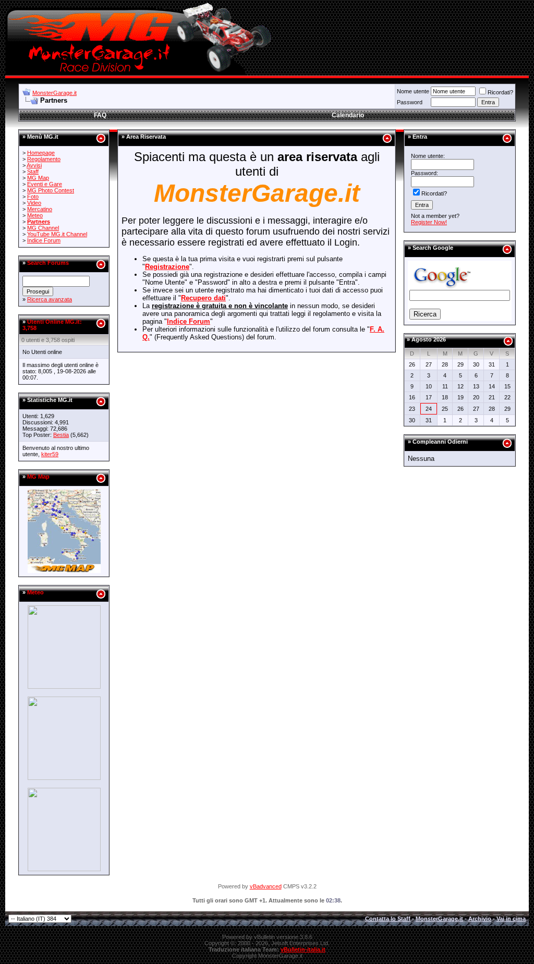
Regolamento (43, 159)
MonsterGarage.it (54, 93)
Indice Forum (43, 240)
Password (409, 102)
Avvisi (34, 165)
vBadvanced (266, 886)
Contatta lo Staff (387, 919)
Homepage (41, 153)
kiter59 (49, 454)
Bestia (61, 435)
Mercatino (39, 209)
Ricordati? (500, 92)
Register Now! (429, 222)
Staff (33, 171)
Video (34, 203)
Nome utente (413, 91)
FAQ (100, 115)
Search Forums (48, 263)
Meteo (35, 215)
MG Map (38, 178)
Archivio (479, 919)
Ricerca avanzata (49, 299)
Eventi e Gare (44, 184)
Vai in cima (511, 919)
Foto (33, 196)
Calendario (348, 115)
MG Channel (43, 228)
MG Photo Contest (50, 190)
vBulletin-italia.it (303, 949)
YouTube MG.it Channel (57, 234)
